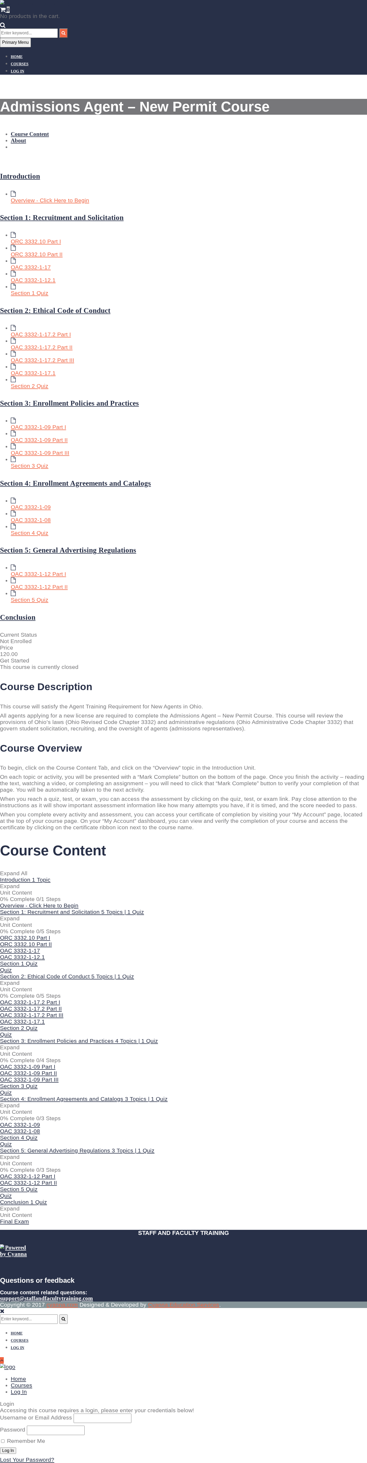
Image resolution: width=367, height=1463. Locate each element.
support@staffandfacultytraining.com (46, 1298)
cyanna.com (62, 1305)
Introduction (20, 176)
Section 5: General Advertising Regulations (68, 550)
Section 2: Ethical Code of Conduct (55, 311)
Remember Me (25, 1441)
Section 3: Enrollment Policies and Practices (69, 403)
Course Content (30, 134)
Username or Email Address (36, 1417)
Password (12, 1429)
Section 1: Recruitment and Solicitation (62, 218)
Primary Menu (15, 42)
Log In (17, 71)
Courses (19, 64)
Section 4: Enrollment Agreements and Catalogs (75, 483)
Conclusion (17, 617)
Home (17, 57)
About (18, 140)
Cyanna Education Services (183, 1305)
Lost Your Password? (27, 1460)
